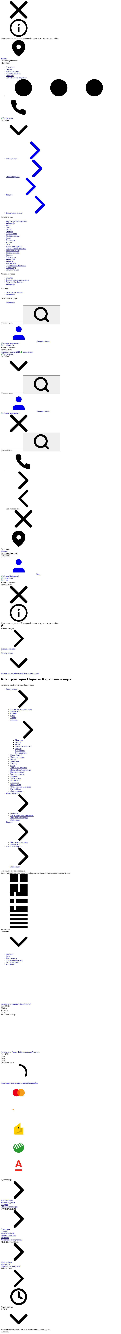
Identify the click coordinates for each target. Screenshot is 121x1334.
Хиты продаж (11, 958)
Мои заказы (5, 1264)
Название (9, 954)
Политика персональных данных (14, 1083)
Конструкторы (7, 653)
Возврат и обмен (7, 1233)
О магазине (5, 1229)
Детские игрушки (8, 649)
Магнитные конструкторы (11, 1240)
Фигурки (18, 673)
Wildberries (62, 38)
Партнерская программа (10, 1266)
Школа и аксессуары (30, 673)
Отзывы (4, 1231)
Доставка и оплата (8, 1236)
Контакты (5, 1238)
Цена (8, 956)
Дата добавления (12, 962)
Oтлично (5, 1332)
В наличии (10, 964)
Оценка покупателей (14, 960)
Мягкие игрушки (8, 673)
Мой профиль (6, 1262)
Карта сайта (33, 1083)
